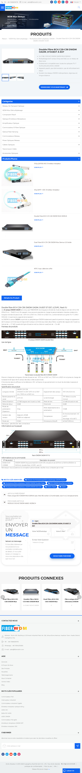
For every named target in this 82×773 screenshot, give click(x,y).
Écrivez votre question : (40, 540)
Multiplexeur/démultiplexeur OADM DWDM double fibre (25, 483)
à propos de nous (7, 665)
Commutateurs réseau (11, 136)
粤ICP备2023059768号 (68, 764)
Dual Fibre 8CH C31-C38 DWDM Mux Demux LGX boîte (52, 242)
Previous (2, 597)
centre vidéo (6, 681)
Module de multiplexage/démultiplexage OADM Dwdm (46, 480)
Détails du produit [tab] (11, 298)
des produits (6, 668)
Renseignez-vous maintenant (53, 87)
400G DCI (5, 710)
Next (79, 597)
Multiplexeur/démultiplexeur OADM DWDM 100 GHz (23, 487)
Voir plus (38, 167)
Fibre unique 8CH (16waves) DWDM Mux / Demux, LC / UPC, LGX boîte (55, 600)
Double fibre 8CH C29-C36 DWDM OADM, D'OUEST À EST (51, 525)
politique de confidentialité (33, 766)
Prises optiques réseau (11, 140)
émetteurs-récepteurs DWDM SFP (12, 723)
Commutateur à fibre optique (13, 127)
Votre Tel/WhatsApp (39, 531)
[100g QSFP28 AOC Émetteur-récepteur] (17, 174)
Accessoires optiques (10, 153)
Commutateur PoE (8, 696)
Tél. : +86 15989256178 (11, 2)
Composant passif (9, 115)
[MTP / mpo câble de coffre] (17, 279)
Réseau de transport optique (13, 106)
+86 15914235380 (17, 645)
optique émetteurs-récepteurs (14, 119)
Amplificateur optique (10, 123)
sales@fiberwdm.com (17, 649)
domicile (4, 662)
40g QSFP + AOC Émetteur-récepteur (46, 190)
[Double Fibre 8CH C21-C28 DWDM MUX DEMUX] (17, 227)
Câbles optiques (8, 145)
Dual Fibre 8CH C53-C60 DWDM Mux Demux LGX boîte (34, 600)
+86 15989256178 (13, 641)
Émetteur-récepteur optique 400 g (13, 706)
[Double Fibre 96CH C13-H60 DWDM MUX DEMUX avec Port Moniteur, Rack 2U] (14, 591)
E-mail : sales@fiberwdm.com (32, 2)
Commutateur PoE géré (9, 720)
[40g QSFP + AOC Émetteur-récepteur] (17, 200)
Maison (4, 39)
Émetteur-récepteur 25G (9, 726)
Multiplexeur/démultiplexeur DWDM (42, 39)
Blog (3, 685)
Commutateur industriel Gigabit (12, 703)
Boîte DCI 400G (7, 713)
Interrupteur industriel (9, 700)
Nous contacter (6, 678)
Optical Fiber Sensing (10, 132)
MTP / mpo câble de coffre (43, 269)
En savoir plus (14, 609)
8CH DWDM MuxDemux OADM (61, 483)
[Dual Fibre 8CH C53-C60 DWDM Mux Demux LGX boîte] (34, 591)
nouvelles (5, 672)
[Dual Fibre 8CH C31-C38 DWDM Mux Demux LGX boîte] (17, 253)
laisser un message (70, 771)
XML (55, 766)
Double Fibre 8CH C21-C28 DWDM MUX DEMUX (50, 216)
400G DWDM (6, 716)
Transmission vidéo (9, 149)
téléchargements (7, 675)
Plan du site (48, 766)
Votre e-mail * (61, 531)
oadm (64, 487)
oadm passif (51, 487)
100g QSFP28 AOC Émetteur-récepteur (47, 163)
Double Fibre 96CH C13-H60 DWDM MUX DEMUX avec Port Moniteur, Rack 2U (14, 600)
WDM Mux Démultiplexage (18, 39)
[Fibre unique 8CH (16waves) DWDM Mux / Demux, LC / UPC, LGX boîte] (55, 591)
